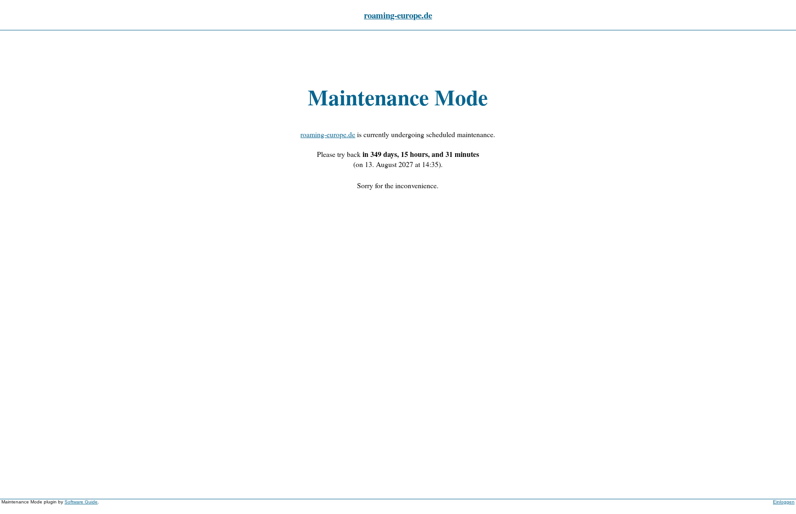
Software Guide (81, 501)
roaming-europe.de (398, 15)
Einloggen (784, 501)
